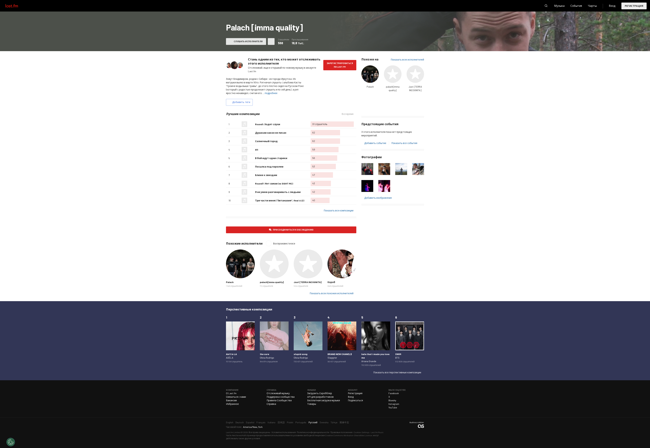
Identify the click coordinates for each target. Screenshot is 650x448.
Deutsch (239, 422)
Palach (370, 86)
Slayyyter (332, 357)
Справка (271, 403)
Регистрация (634, 5)
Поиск (546, 5)
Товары (311, 403)
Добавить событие (375, 143)
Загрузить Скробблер (319, 393)
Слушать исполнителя (248, 41)
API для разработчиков (320, 396)
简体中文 (344, 422)
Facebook (393, 393)
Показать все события (404, 143)
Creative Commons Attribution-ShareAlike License (348, 435)
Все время (349, 114)
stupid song (300, 354)
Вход (612, 5)
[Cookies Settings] (10, 442)
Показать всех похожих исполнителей (331, 293)
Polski (290, 422)
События (576, 5)
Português (300, 422)
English (229, 422)
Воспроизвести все (284, 243)
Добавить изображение (378, 197)
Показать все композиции (338, 210)
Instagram (393, 403)
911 (256, 149)
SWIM (398, 354)
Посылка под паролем (269, 166)
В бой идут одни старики (271, 158)
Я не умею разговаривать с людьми (278, 192)
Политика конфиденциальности (313, 432)
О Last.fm (231, 393)
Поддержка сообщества (281, 396)
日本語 (281, 422)
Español (250, 422)
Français (260, 422)
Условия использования (283, 432)
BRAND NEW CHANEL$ (340, 354)
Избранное (232, 403)
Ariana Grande (368, 361)
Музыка (559, 5)
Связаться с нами (236, 396)
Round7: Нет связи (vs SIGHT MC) (274, 183)
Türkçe (334, 422)
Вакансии (231, 400)
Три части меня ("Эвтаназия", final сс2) (279, 200)
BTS (397, 357)
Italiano (271, 422)
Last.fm (15, 5)
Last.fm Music (377, 432)
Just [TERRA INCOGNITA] (307, 282)
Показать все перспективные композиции (397, 372)
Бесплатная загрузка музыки (323, 400)
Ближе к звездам (266, 175)
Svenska (324, 422)
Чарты (592, 5)
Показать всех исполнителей (407, 59)
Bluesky (392, 400)
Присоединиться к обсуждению (293, 229)
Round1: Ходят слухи (267, 124)
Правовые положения (341, 432)
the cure (264, 354)
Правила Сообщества (279, 400)
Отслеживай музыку (278, 393)
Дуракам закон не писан (270, 132)
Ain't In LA (231, 354)
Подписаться (355, 400)
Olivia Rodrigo (267, 357)
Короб (331, 282)
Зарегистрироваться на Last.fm (340, 65)
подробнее (271, 93)
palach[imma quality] (272, 282)
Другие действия (271, 41)
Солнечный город (266, 141)
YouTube (392, 407)
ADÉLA (229, 357)
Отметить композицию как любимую (251, 124)
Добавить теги (241, 102)
